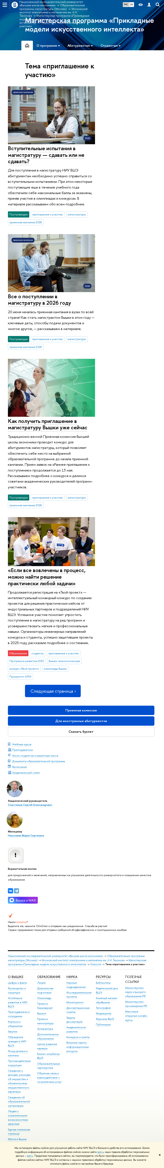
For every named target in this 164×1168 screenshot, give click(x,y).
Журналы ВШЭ (105, 1019)
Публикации (103, 1024)
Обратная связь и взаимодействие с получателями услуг (49, 1077)
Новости (95, 964)
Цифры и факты (17, 983)
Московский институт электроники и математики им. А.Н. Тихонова (83, 960)
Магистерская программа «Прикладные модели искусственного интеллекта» (77, 962)
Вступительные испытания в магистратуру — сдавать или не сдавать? (46, 154)
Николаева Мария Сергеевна (26, 835)
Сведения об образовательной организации (19, 1102)
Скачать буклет (81, 731)
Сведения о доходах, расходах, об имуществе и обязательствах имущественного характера (19, 1081)
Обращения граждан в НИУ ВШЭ (17, 1041)
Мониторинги (74, 1002)
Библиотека (103, 983)
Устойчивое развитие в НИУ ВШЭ (18, 1002)
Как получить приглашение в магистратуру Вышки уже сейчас (47, 424)
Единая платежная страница (19, 1132)
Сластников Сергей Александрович (30, 805)
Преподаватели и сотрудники (19, 1014)
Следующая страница (51, 691)
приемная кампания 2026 (25, 222)
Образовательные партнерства (48, 1066)
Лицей (41, 983)
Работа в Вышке (17, 1139)
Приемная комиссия (81, 710)
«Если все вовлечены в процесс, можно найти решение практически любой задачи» (46, 576)
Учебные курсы (21, 744)
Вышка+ (42, 1013)
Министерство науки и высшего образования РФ (135, 992)
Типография (103, 1008)
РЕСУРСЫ (103, 977)
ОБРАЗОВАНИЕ (48, 977)
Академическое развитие (76, 1029)
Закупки (12, 1031)
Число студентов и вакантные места (35, 755)
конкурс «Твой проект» (24, 669)
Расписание (19, 767)
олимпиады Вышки (55, 669)
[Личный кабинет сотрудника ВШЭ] (149, 5)
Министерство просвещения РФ (136, 1004)
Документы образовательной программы (38, 761)
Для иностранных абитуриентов (81, 721)
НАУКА (71, 977)
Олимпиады (44, 998)
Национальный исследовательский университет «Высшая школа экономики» (55, 956)
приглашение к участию (47, 214)
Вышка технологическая (64, 661)
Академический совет (26, 772)
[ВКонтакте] (10, 890)
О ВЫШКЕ (15, 977)
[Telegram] (16, 890)
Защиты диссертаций (74, 1020)
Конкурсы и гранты (78, 1037)
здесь (100, 1152)
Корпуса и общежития (15, 1024)
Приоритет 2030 (20, 676)
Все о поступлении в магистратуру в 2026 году (39, 300)
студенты (37, 653)
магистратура (76, 214)
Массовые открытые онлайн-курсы (136, 1016)
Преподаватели (22, 750)
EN (131, 4)
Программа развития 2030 (26, 661)
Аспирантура (45, 1029)
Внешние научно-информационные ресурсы (77, 1047)
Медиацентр (103, 1013)
